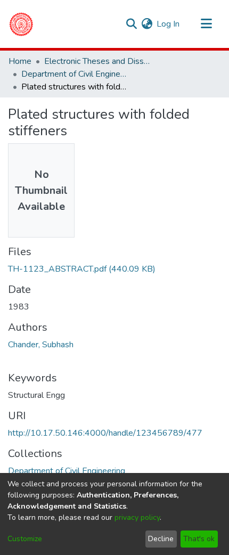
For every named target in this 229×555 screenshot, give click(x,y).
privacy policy (137, 517)
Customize (24, 539)
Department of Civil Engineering (74, 74)
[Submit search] (131, 24)
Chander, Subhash (40, 344)
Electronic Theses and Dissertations (97, 61)
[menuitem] (146, 24)
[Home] (21, 24)
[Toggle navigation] (206, 24)
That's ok (199, 539)
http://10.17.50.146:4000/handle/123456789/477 (105, 433)
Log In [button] (169, 24)
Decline (161, 539)
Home (20, 61)
